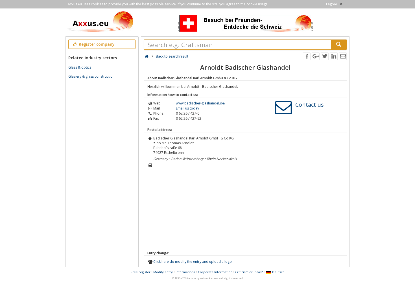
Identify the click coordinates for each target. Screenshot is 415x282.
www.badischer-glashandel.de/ (200, 103)
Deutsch (278, 272)
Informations (185, 272)
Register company (96, 44)
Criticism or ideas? (249, 272)
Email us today (187, 108)
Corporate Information (215, 272)
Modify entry (163, 272)
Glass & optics (79, 67)
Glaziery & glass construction (91, 76)
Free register (140, 272)
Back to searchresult (172, 56)
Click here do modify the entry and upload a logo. (193, 261)
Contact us (309, 104)
